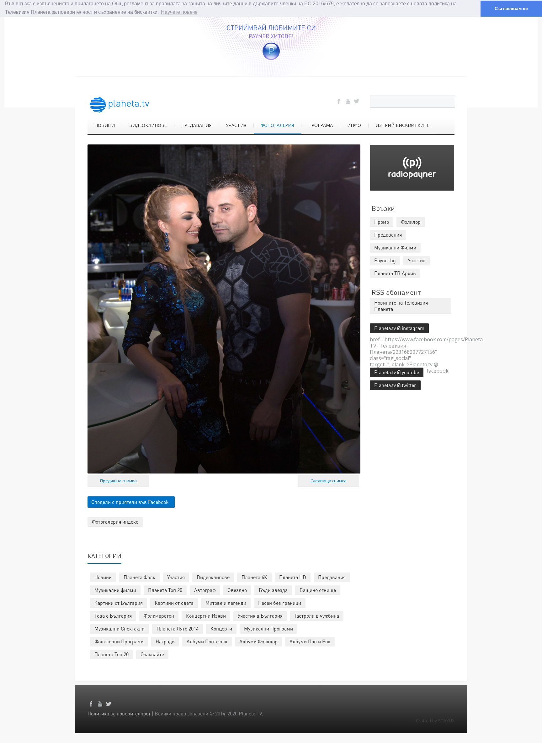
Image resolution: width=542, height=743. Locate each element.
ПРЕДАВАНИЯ (196, 125)
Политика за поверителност (119, 713)
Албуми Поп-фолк (207, 641)
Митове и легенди (225, 602)
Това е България (113, 615)
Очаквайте (152, 654)
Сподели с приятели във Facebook (130, 502)
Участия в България (260, 615)
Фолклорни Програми (119, 641)
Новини (103, 577)
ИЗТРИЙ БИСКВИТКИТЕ (402, 125)
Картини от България (118, 602)
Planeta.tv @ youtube (396, 372)
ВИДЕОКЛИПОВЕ (148, 125)
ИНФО (354, 125)
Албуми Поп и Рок (310, 641)
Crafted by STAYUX (435, 721)
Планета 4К (254, 577)
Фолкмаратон (159, 615)
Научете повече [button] (179, 12)
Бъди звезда (273, 590)
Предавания (332, 577)
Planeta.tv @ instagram (399, 328)
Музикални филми (115, 590)
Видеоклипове (213, 577)
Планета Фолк (139, 577)
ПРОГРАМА (320, 125)
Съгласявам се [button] (511, 8)
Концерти (221, 628)
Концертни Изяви (206, 615)
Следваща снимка (329, 481)
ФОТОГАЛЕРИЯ (277, 125)
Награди (165, 641)
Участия (176, 577)
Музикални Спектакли (119, 628)
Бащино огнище (318, 590)
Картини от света (174, 602)
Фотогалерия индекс (115, 521)
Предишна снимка (118, 481)
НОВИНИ (104, 125)
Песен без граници (279, 602)
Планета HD (292, 577)
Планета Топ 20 (165, 590)
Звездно (237, 590)
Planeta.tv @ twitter (395, 385)
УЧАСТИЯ (236, 125)
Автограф (205, 590)
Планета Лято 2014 (178, 628)
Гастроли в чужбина (317, 615)
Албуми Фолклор (258, 641)
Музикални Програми (268, 628)
